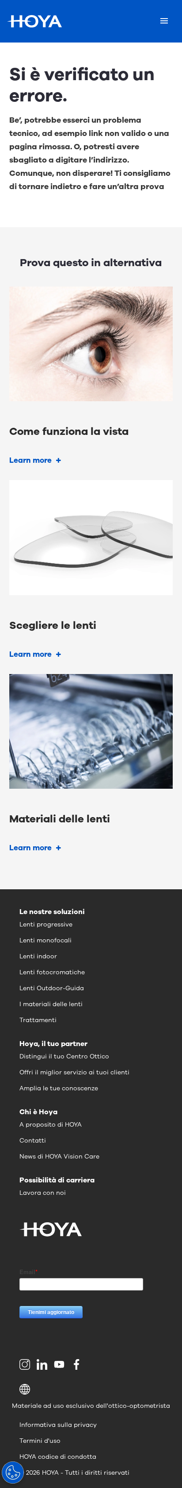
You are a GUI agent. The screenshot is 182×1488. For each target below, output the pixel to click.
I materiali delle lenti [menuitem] (51, 1004)
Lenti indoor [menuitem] (38, 956)
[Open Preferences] (13, 1472)
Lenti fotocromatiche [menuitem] (52, 972)
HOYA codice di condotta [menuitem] (57, 1457)
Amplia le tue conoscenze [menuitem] (58, 1088)
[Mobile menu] (164, 21)
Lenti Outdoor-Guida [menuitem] (51, 988)
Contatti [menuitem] (32, 1140)
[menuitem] (26, 1364)
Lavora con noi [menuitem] (42, 1193)
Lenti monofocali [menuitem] (45, 940)
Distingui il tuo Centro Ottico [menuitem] (64, 1056)
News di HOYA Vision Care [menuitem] (59, 1156)
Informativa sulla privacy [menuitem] (58, 1425)
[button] (91, 1389)
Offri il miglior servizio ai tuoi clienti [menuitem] (74, 1072)
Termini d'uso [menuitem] (40, 1441)
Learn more (30, 460)
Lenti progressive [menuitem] (45, 924)
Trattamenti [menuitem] (38, 1020)
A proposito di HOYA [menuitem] (50, 1124)
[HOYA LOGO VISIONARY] (34, 21)
